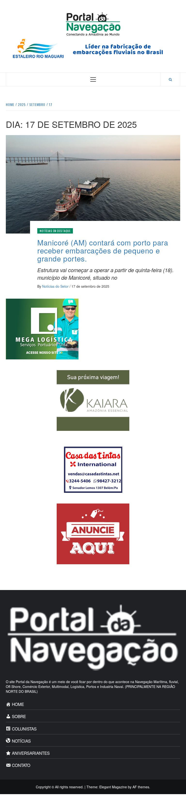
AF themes (140, 786)
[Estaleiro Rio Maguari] (93, 47)
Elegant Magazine (113, 786)
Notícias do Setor (56, 286)
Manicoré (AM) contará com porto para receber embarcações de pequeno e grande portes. (102, 250)
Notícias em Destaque (55, 231)
